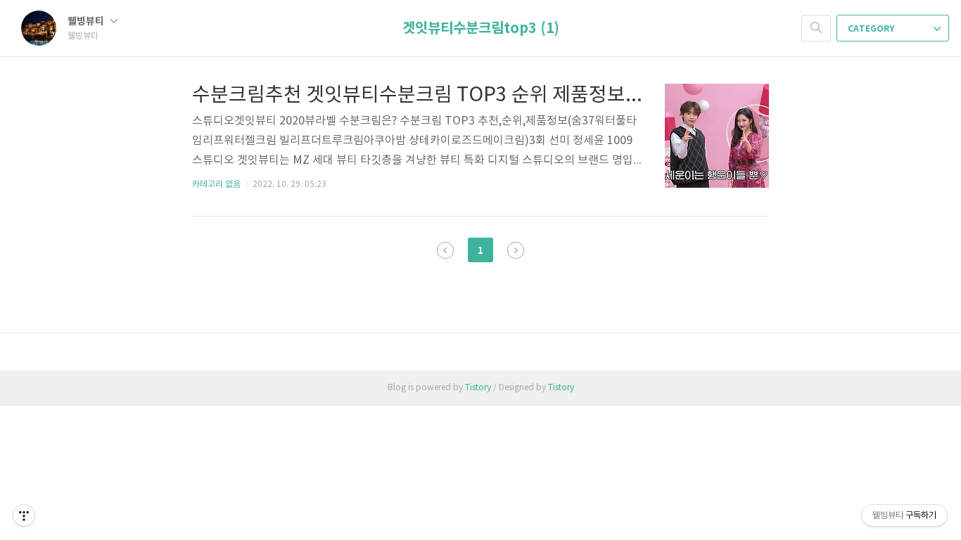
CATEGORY (872, 29)
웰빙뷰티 (87, 21)
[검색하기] (816, 28)
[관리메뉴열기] (23, 515)
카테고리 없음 (216, 184)
